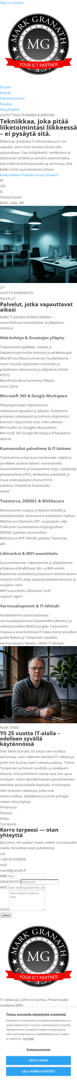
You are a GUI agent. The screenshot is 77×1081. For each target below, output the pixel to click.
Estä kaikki (38, 1060)
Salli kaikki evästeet (38, 1071)
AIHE (3, 887)
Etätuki (5, 93)
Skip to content (11, 2)
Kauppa (6, 104)
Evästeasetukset (39, 1049)
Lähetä (6, 915)
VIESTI (4, 909)
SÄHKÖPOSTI (10, 881)
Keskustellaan (10, 175)
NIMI (3, 876)
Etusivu (5, 87)
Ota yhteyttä (9, 109)
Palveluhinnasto (12, 98)
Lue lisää (28, 1038)
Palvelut (40, 175)
